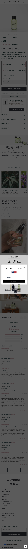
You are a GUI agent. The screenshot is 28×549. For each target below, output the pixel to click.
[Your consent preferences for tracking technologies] (25, 546)
